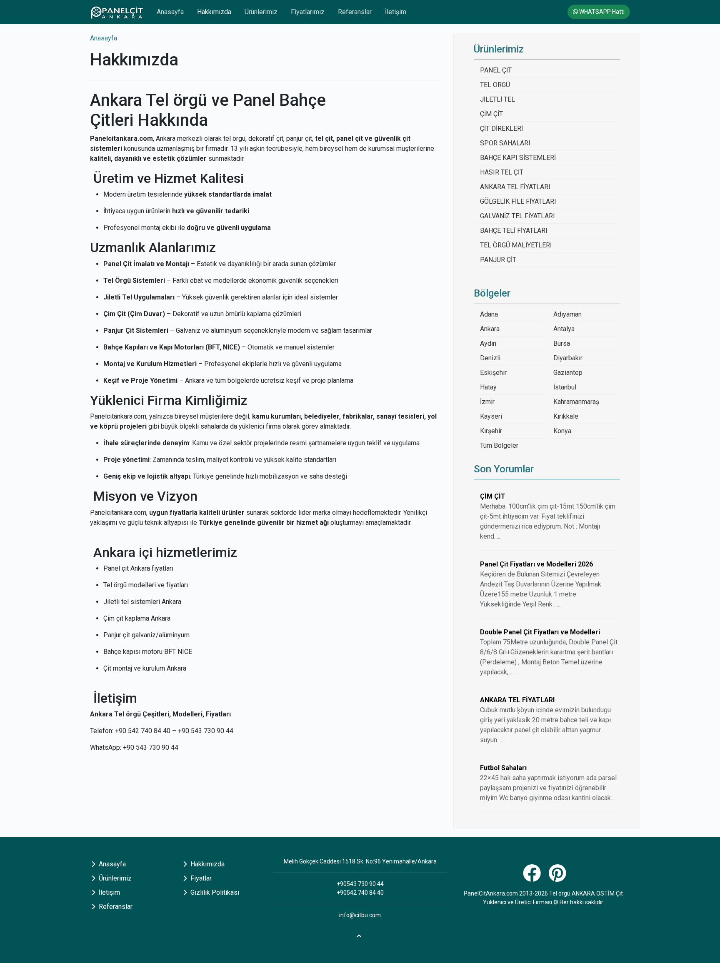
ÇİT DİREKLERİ (501, 128)
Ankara (490, 329)
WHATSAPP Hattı (601, 11)
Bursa (561, 343)
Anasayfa (170, 12)
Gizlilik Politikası (214, 892)
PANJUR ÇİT (498, 260)
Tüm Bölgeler (499, 445)
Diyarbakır (567, 358)
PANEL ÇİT (496, 70)
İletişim (395, 12)
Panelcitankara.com (121, 138)
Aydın (488, 343)
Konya (562, 431)
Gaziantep (567, 373)
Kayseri (491, 416)
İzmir (487, 402)
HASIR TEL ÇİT (501, 172)
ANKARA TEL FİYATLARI (515, 187)
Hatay (488, 387)
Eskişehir (493, 373)
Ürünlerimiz (261, 12)
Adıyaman (567, 314)
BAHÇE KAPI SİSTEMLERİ (518, 158)
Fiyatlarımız (308, 12)
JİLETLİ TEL (497, 99)
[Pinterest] (558, 877)
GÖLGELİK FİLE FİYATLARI (518, 201)
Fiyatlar (200, 878)
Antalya (564, 329)
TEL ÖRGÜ (495, 85)
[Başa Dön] (360, 935)
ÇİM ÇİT (491, 114)
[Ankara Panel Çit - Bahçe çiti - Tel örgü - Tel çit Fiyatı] (116, 12)
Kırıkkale (565, 416)
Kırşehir (491, 431)
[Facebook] (533, 877)
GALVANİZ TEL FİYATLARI (517, 216)
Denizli (490, 358)
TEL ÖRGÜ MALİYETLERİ (516, 245)
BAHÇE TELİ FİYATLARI (514, 231)
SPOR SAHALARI (505, 143)
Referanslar (355, 12)
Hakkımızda (214, 12)
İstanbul (564, 387)
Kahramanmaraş (576, 402)
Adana (489, 314)
